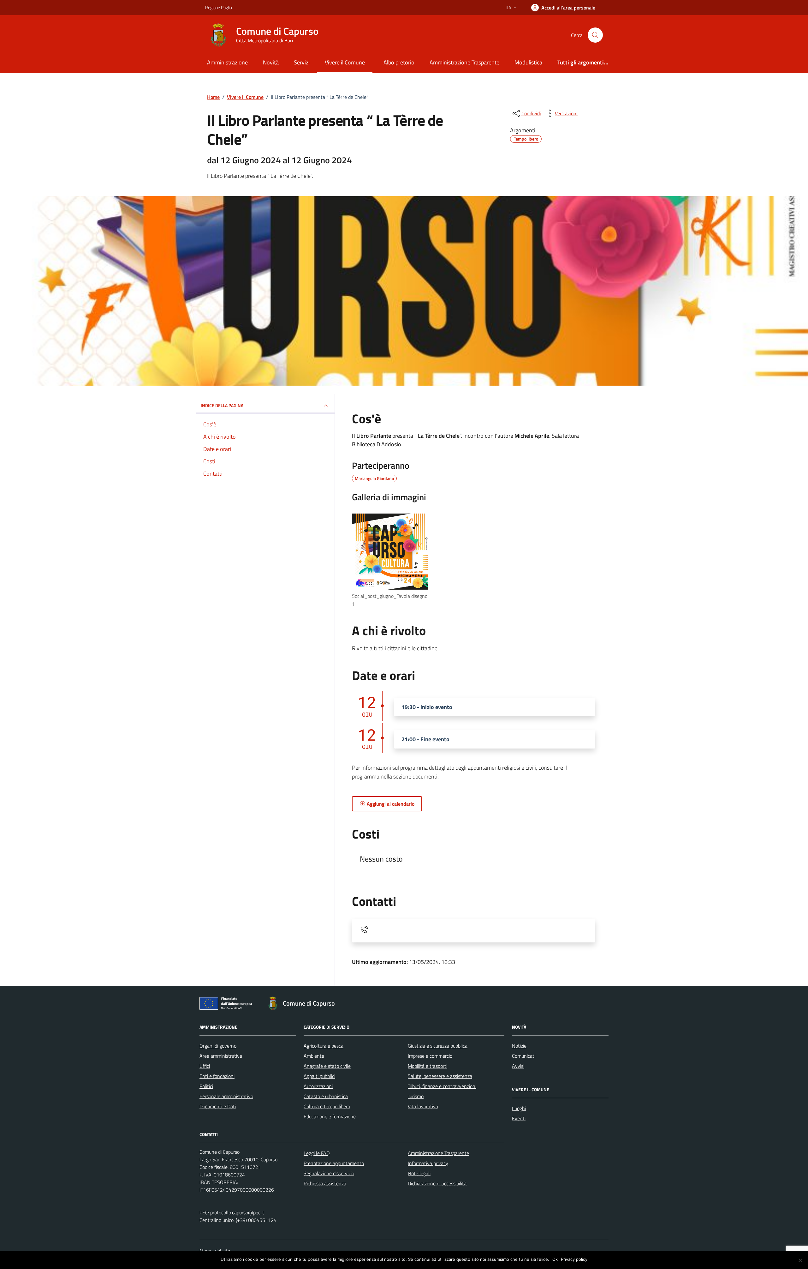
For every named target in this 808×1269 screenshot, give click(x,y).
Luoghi (519, 1108)
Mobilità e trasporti (427, 1066)
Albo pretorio (398, 62)
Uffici (204, 1066)
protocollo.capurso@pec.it (237, 1212)
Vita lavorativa (423, 1106)
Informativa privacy (428, 1163)
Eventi (519, 1118)
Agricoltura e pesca (323, 1045)
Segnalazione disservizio (329, 1173)
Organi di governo (217, 1045)
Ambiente (314, 1056)
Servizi (302, 62)
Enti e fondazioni (217, 1076)
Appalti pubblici (319, 1076)
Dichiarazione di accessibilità (437, 1183)
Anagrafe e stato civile (327, 1066)
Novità (271, 62)
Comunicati (523, 1056)
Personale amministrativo (226, 1096)
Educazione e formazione (330, 1116)
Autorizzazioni (318, 1086)
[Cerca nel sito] (595, 35)
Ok (555, 1259)
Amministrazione (227, 62)
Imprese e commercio (430, 1056)
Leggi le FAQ (317, 1153)
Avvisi (518, 1066)
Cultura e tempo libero (327, 1106)
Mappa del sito (214, 1250)
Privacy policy (574, 1259)
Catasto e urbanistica (326, 1096)
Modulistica (528, 62)
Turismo (416, 1096)
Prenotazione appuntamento (334, 1163)
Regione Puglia (218, 7)
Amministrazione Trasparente (464, 62)
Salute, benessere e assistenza (440, 1076)
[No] (800, 1260)
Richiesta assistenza (325, 1183)
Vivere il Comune (345, 62)
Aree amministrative (220, 1056)
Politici (206, 1086)
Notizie (519, 1045)
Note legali (419, 1173)
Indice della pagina (222, 405)
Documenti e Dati (217, 1106)
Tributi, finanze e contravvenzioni (442, 1086)
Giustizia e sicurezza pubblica (437, 1045)
